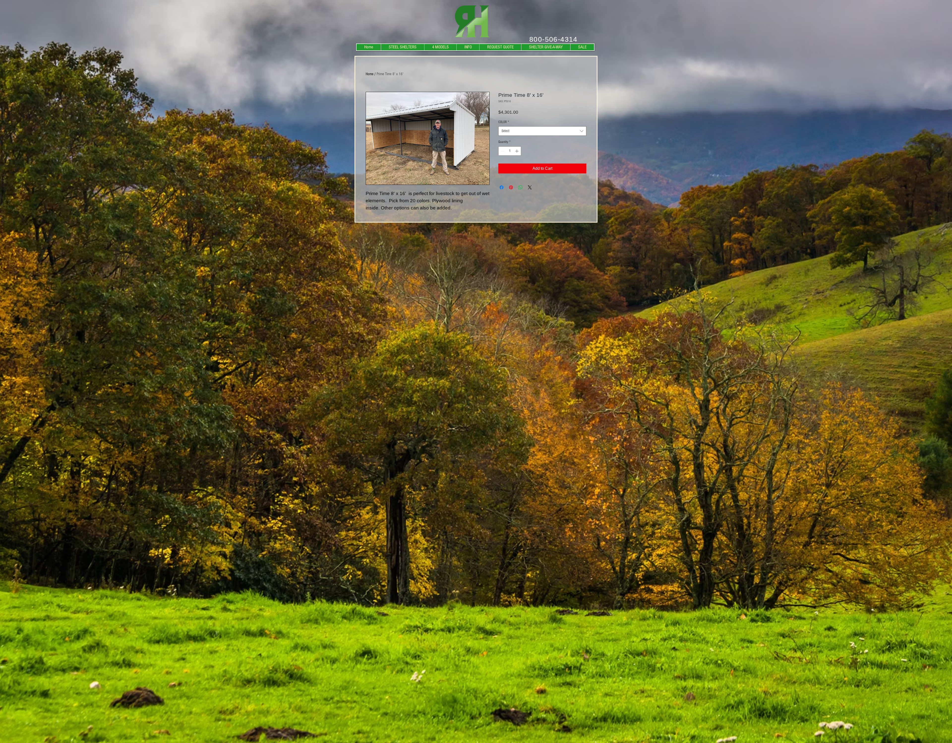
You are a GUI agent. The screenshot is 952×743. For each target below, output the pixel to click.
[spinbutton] (509, 151)
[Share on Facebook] (502, 187)
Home (369, 74)
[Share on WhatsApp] (520, 187)
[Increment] (517, 151)
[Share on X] (530, 187)
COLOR (503, 122)
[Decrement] (502, 151)
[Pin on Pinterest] (511, 187)
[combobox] (542, 131)
